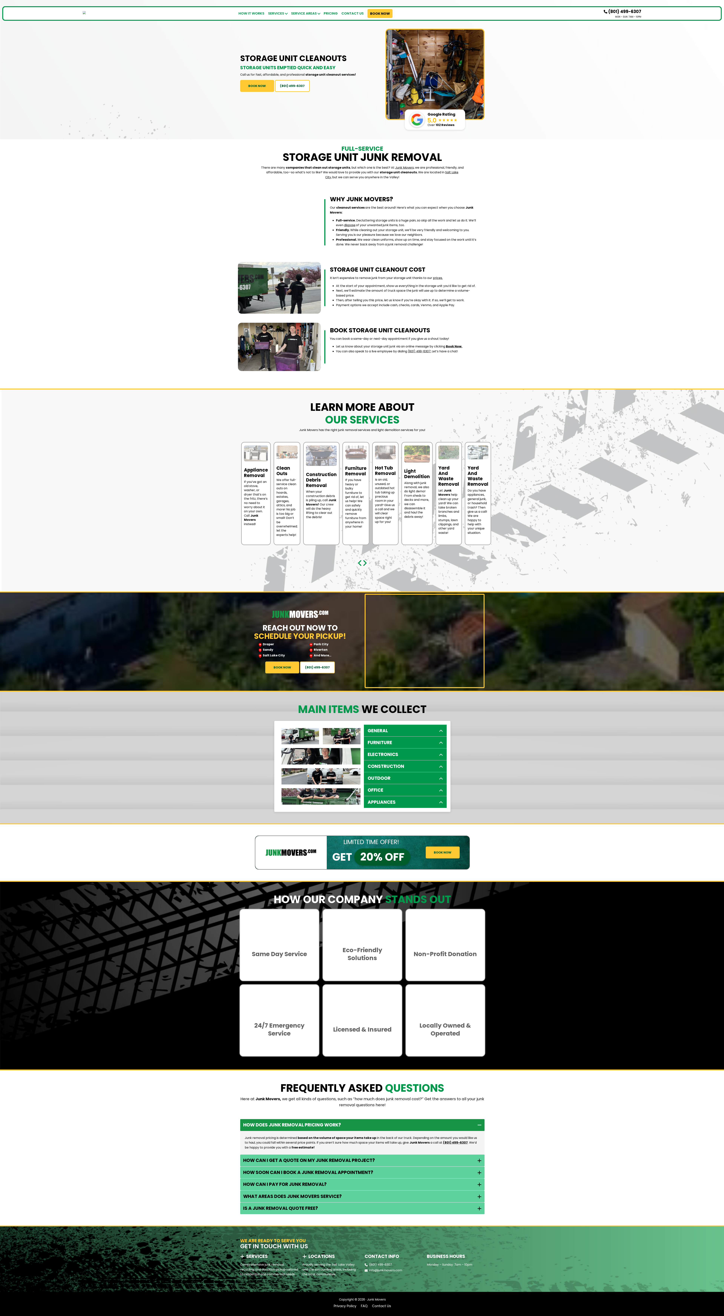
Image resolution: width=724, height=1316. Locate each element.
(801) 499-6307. (419, 351)
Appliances (382, 802)
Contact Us (352, 13)
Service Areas (304, 13)
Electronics (383, 754)
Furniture (380, 742)
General (378, 731)
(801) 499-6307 (624, 12)
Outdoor (379, 778)
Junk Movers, (404, 167)
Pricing (331, 13)
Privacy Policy (345, 1306)
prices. (438, 278)
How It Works (251, 13)
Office (375, 790)
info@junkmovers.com (385, 1270)
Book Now (380, 13)
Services (276, 13)
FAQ (364, 1306)
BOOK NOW (257, 86)
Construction (386, 766)
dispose (349, 225)
